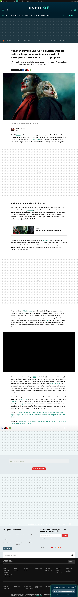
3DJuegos (16, 568)
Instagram (64, 15)
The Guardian (27, 311)
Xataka (5, 568)
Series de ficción (7, 534)
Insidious (56, 40)
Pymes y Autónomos (68, 571)
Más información (39, 595)
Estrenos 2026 (41, 524)
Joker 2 (36, 428)
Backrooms (46, 40)
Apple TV (5, 540)
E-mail (30, 70)
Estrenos (25, 428)
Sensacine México (27, 586)
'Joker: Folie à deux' (34, 139)
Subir (70, 561)
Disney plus (30, 534)
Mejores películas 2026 (31, 524)
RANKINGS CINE (35, 15)
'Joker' (18, 135)
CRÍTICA (7, 15)
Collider (13, 401)
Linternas (30, 542)
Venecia (19, 428)
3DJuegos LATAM (17, 586)
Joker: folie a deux (45, 428)
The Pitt (24, 40)
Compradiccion (59, 572)
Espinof (39, 8)
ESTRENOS (14, 15)
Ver (40, 468)
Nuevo (71, 10)
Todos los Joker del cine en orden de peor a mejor (49, 230)
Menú (6, 10)
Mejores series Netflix (61, 524)
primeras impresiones (57, 428)
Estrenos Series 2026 (50, 524)
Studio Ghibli (63, 40)
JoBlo (34, 377)
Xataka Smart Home (8, 574)
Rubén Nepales (55, 384)
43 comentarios (17, 70)
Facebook (67, 15)
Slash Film (23, 399)
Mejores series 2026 (21, 524)
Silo (51, 40)
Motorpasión (47, 568)
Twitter (75, 15)
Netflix (17, 537)
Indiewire (30, 210)
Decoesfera (58, 570)
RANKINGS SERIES (45, 15)
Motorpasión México (49, 586)
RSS (58, 547)
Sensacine (26, 568)
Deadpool (70, 40)
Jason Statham (17, 40)
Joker (31, 428)
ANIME (27, 15)
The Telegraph (21, 404)
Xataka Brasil (6, 588)
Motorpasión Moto (49, 570)
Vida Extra (16, 570)
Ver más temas (7, 548)
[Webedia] (7, 561)
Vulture (29, 404)
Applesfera (6, 572)
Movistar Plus (7, 537)
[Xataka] (1, 1)
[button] (20, 129)
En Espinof (38, 228)
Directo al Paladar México (38, 587)
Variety (47, 320)
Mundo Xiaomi (7, 576)
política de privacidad (57, 538)
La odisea (18, 540)
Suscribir (65, 535)
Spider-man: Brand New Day (20, 543)
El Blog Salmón (69, 568)
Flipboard (70, 15)
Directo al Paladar (38, 568)
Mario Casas (39, 40)
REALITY (21, 15)
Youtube (72, 15)
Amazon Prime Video (20, 534)
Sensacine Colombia (28, 588)
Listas (29, 537)
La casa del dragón (8, 542)
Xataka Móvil (6, 570)
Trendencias (58, 568)
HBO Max (30, 540)
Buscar (72, 555)
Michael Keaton (31, 40)
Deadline (45, 240)
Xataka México (7, 586)
